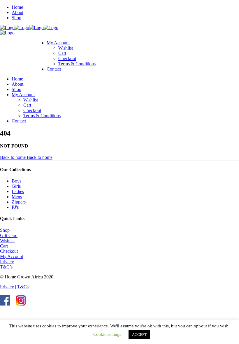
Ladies (18, 191)
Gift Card (8, 235)
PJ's (15, 207)
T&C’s (6, 266)
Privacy (7, 261)
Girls (16, 186)
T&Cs (23, 286)
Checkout (9, 251)
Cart (4, 245)
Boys (16, 180)
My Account (11, 256)
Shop (5, 230)
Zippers (19, 201)
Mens (17, 196)
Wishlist (7, 240)
